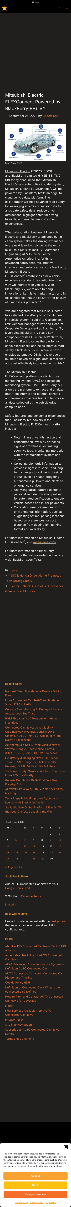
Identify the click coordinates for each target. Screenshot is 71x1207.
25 (8, 858)
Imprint (9, 1005)
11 (8, 846)
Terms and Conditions (19, 1038)
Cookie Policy (21, 1202)
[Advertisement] (35, 49)
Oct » (18, 867)
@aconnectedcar (32, 896)
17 (60, 846)
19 (16, 852)
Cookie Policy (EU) (17, 982)
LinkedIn (10, 904)
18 (8, 852)
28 (34, 858)
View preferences (35, 1194)
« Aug (9, 867)
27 (25, 858)
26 (16, 858)
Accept (35, 1175)
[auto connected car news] (4, 8)
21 (34, 852)
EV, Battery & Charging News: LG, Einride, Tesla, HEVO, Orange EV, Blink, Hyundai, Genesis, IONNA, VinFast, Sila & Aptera (32, 762)
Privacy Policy (37, 1202)
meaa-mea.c (42, 542)
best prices (57, 921)
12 (16, 846)
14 (34, 846)
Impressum (51, 1202)
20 (25, 852)
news (13, 570)
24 (60, 852)
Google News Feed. (18, 888)
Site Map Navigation (18, 1024)
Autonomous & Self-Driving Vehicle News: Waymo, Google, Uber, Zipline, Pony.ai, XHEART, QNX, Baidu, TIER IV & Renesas (32, 749)
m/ (54, 542)
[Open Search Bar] (59, 8)
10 (60, 840)
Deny (35, 1185)
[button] (66, 1147)
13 (25, 846)
